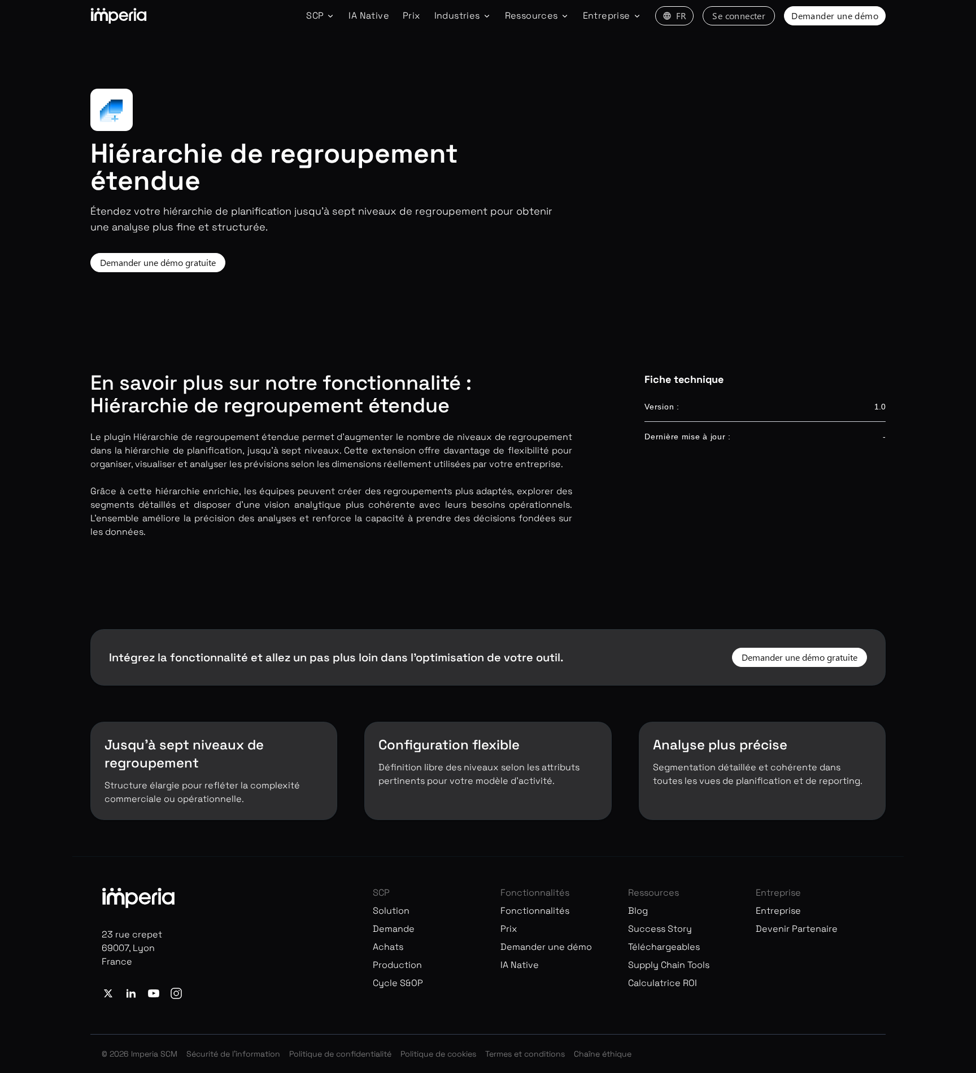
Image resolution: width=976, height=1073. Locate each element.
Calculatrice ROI (662, 983)
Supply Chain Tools (668, 965)
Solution (391, 911)
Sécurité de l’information (233, 1054)
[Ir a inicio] (118, 16)
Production (397, 965)
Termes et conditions (525, 1054)
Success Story (660, 929)
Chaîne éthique (602, 1054)
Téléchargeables (664, 947)
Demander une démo (834, 15)
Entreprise (778, 911)
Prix (412, 15)
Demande (394, 929)
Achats (388, 947)
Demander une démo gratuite (158, 262)
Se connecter (738, 15)
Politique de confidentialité (340, 1054)
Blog (638, 911)
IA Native (368, 15)
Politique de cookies (438, 1054)
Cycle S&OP (398, 983)
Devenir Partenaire (797, 929)
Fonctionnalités (534, 911)
